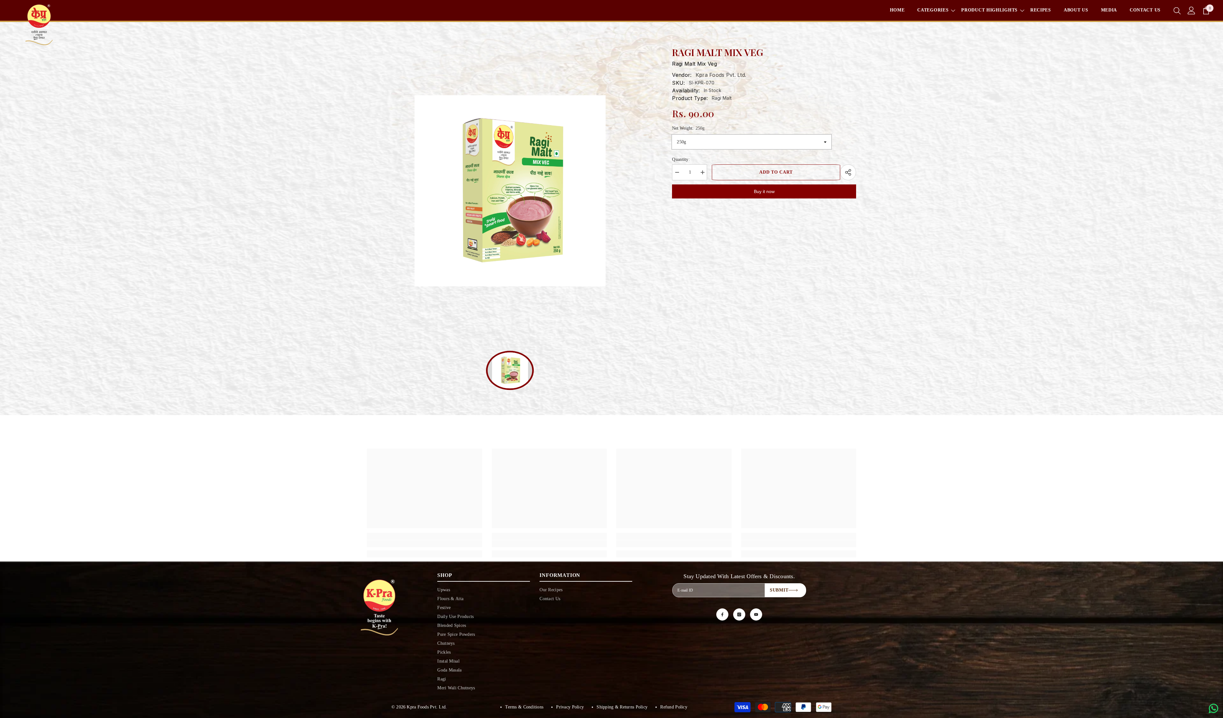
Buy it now (764, 191)
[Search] (1177, 10)
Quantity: (681, 159)
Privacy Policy (570, 707)
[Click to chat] (1213, 708)
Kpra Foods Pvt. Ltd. (721, 75)
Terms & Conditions (524, 707)
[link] (424, 543)
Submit (779, 590)
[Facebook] (722, 614)
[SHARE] (848, 172)
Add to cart (776, 172)
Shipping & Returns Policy (622, 707)
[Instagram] (739, 614)
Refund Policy (673, 707)
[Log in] (1191, 10)
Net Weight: (688, 128)
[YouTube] (756, 614)
